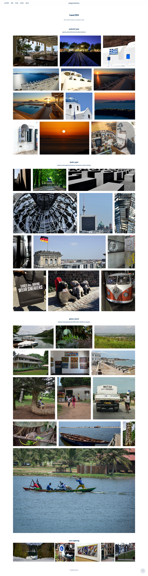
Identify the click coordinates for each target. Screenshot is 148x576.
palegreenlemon (74, 3)
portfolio (6, 3)
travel (16, 3)
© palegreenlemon (74, 570)
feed (12, 3)
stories (22, 3)
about (27, 3)
